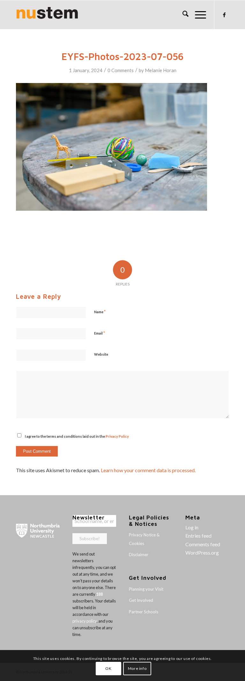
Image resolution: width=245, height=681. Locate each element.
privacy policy (84, 621)
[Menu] (197, 14)
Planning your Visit (146, 589)
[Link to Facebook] (224, 14)
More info (137, 668)
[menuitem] (182, 14)
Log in (191, 527)
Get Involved (141, 600)
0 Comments (121, 70)
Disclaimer (138, 554)
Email (99, 333)
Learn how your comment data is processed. (148, 470)
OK (108, 668)
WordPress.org (202, 552)
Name (100, 311)
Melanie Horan (160, 70)
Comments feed (202, 544)
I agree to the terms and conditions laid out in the (77, 436)
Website (101, 354)
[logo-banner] (47, 14)
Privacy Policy (117, 436)
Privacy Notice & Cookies (144, 539)
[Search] (182, 14)
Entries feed (198, 536)
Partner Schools (143, 611)
